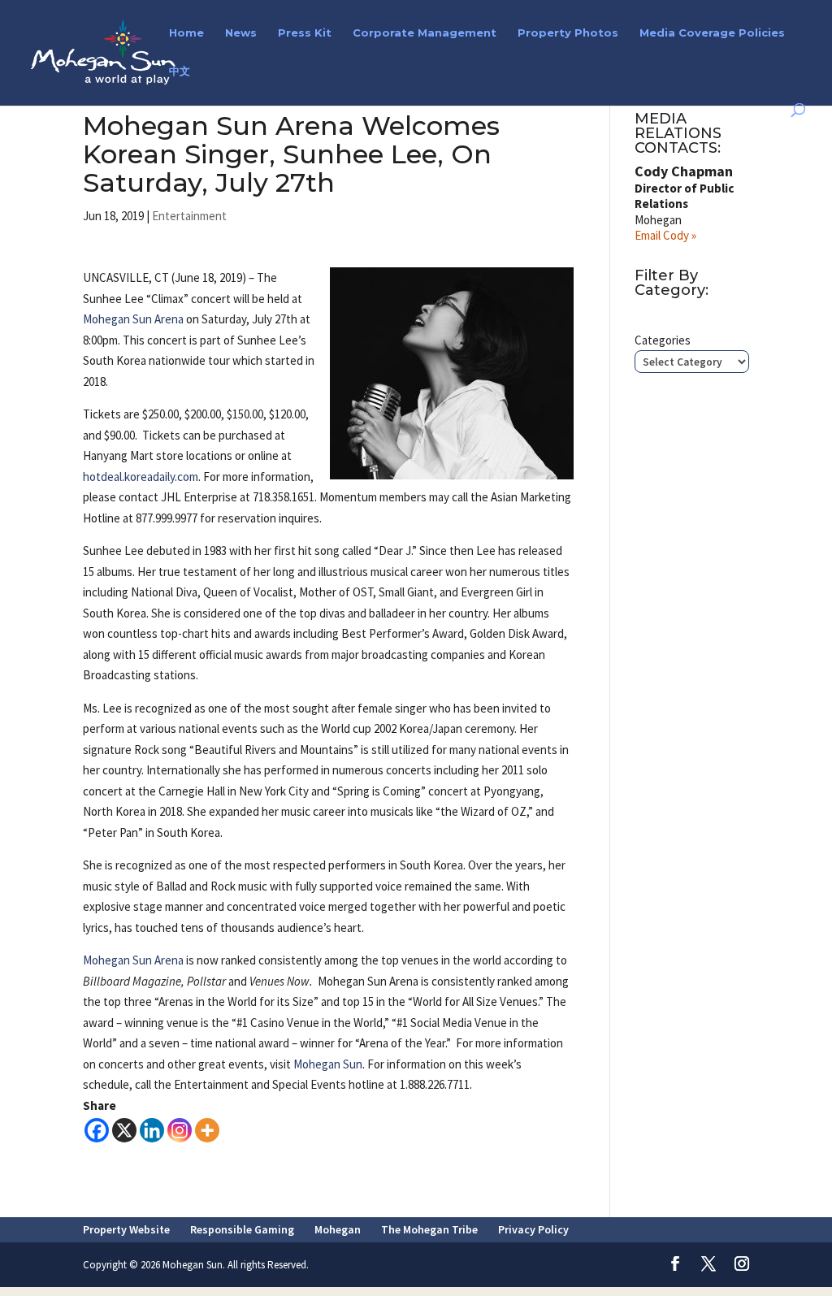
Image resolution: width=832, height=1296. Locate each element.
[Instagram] (179, 1130)
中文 (179, 71)
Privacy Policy (533, 1229)
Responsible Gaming (242, 1229)
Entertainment (189, 215)
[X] (124, 1130)
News (241, 33)
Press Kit (305, 33)
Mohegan (337, 1229)
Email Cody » (665, 235)
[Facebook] (96, 1130)
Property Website (126, 1229)
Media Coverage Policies (712, 33)
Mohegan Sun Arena (133, 319)
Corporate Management (424, 33)
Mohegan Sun (327, 1064)
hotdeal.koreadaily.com (140, 476)
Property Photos (568, 33)
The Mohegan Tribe (429, 1229)
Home (186, 33)
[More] (207, 1130)
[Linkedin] (152, 1130)
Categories (663, 340)
